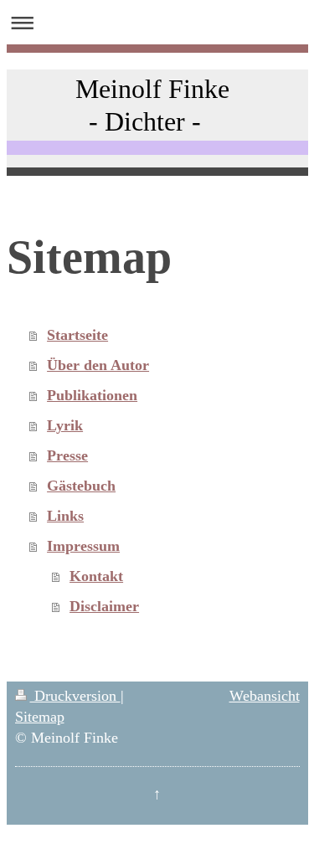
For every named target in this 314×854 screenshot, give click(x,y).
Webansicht (264, 695)
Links (65, 515)
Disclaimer (104, 606)
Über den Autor (98, 365)
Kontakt (96, 576)
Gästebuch (81, 485)
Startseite (77, 335)
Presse (67, 455)
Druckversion (75, 695)
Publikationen (92, 395)
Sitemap (39, 716)
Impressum (83, 546)
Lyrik (65, 425)
